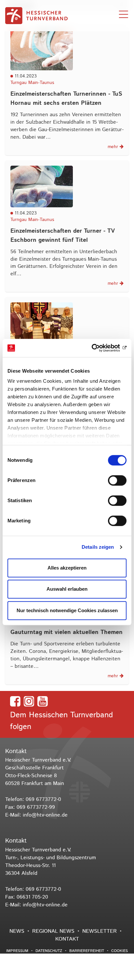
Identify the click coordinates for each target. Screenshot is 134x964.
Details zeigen (98, 547)
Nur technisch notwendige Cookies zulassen (67, 610)
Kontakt (67, 939)
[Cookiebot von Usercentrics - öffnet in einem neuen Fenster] (98, 348)
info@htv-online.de (45, 815)
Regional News (53, 931)
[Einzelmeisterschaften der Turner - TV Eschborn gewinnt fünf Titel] (67, 186)
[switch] (117, 480)
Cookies (119, 951)
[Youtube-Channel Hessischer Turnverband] (42, 701)
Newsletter (99, 931)
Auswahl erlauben (67, 589)
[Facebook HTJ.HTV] (15, 701)
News (16, 931)
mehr (114, 147)
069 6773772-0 (43, 799)
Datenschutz (48, 951)
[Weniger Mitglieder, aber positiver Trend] (67, 323)
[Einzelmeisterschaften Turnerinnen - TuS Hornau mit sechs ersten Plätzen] (67, 49)
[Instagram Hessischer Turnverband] (29, 701)
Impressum (17, 951)
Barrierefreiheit (86, 951)
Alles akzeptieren (67, 568)
